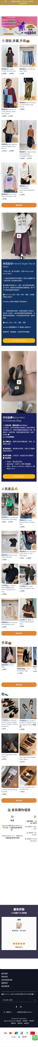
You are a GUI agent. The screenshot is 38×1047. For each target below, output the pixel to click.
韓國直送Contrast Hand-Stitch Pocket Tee (27, 522)
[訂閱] (35, 1000)
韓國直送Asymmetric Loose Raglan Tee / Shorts (9, 146)
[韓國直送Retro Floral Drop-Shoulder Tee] (10, 178)
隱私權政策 (5, 986)
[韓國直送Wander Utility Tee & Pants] (10, 56)
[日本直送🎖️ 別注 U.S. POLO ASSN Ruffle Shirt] (28, 608)
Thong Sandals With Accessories (27, 788)
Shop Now (19, 477)
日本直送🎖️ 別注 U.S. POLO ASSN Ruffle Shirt (26, 622)
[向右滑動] (35, 2)
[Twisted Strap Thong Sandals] (10, 777)
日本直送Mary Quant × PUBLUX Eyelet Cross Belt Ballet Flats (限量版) (27, 724)
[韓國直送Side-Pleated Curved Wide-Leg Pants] (28, 89)
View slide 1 (16, 34)
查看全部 (19, 205)
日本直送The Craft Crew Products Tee (26, 587)
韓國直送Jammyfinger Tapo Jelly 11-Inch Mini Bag (27, 553)
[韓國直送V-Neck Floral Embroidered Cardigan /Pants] (28, 135)
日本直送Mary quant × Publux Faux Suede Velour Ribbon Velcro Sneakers (9, 723)
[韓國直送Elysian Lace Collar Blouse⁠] (10, 542)
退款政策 (31, 1021)
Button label (19, 341)
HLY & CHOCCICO (21, 1018)
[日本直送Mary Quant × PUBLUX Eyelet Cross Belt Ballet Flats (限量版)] (28, 708)
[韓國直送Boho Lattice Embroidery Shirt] (10, 609)
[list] (19, 856)
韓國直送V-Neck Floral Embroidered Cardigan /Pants (27, 154)
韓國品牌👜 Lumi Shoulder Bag (23, 670)
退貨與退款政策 (6, 980)
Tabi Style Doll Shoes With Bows (27, 758)
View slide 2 (21, 34)
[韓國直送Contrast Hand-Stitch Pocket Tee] (28, 506)
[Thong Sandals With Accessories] (28, 775)
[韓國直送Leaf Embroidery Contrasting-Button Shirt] (28, 173)
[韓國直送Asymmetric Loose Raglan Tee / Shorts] (10, 131)
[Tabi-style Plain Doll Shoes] (10, 743)
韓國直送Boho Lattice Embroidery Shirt (9, 623)
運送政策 (4, 977)
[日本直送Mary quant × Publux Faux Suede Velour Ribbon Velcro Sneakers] (10, 708)
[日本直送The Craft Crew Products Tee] (28, 574)
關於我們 (4, 973)
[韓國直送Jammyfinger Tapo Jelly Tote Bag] (10, 504)
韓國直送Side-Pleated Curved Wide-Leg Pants (27, 105)
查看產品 (15, 64)
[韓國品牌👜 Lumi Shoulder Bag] (24, 657)
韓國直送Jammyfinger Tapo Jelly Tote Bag (9, 518)
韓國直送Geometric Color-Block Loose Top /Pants (8, 111)
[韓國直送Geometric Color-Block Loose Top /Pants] (10, 93)
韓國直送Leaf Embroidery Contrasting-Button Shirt (27, 189)
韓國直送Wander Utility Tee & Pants (8, 70)
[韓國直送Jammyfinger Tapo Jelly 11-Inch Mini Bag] (28, 540)
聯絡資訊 (26, 1023)
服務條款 (4, 983)
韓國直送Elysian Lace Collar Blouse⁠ (9, 556)
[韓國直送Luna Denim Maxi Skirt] (28, 56)
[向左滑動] (3, 2)
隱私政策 (25, 1021)
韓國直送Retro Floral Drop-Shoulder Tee (9, 195)
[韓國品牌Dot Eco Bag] (8, 655)
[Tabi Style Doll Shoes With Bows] (28, 744)
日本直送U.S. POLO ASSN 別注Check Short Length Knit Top (8, 588)
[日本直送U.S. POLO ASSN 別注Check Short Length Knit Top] (10, 574)
